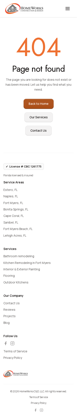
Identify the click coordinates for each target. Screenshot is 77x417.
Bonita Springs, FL (15, 209)
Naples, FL (10, 196)
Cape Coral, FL (13, 216)
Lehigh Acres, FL (14, 235)
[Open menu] (67, 8)
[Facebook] (5, 343)
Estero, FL (10, 190)
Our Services (39, 117)
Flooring (9, 276)
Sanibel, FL (10, 222)
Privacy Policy (12, 358)
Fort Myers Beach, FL (18, 229)
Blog (6, 323)
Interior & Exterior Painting (21, 269)
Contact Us (38, 130)
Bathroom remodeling (18, 256)
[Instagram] (12, 343)
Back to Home (39, 104)
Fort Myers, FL (13, 203)
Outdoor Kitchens (15, 282)
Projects (9, 316)
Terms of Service (15, 351)
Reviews (9, 309)
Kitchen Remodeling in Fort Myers (27, 263)
